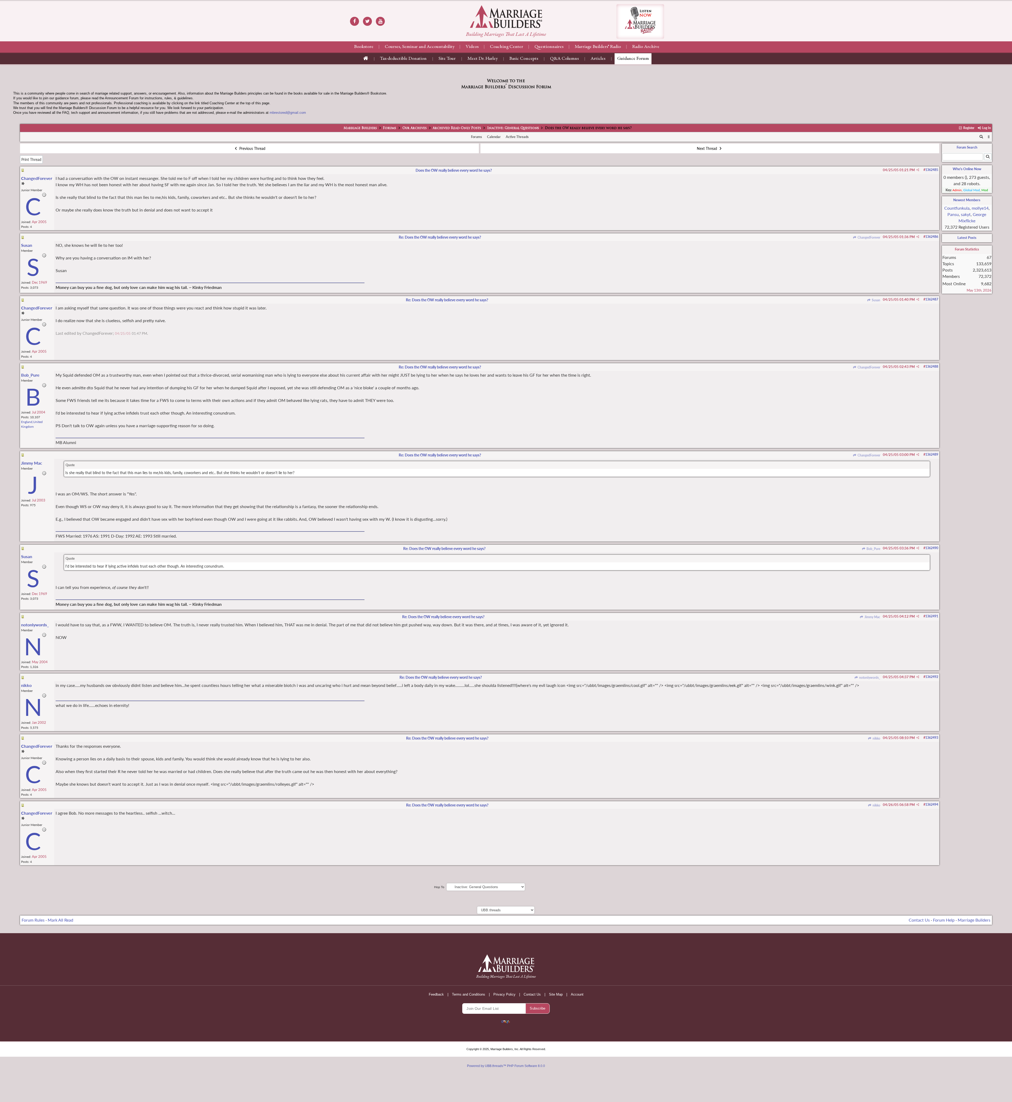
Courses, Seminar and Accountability (419, 47)
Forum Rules (33, 919)
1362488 (931, 366)
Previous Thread (251, 148)
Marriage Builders (360, 128)
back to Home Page (506, 16)
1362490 (931, 548)
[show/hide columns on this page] (988, 136)
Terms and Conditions (468, 994)
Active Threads (517, 137)
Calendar (494, 137)
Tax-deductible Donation (403, 58)
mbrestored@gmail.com (288, 113)
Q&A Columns (564, 58)
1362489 (931, 454)
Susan (875, 300)
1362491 (931, 616)
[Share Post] (918, 169)
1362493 (931, 738)
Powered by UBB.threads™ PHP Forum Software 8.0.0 (506, 1066)
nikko (876, 738)
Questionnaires (548, 47)
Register (968, 128)
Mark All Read (60, 919)
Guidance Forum (633, 58)
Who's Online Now (967, 169)
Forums (389, 128)
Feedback (436, 994)
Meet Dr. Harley (483, 58)
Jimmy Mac (872, 617)
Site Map (556, 994)
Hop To (439, 887)
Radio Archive (645, 47)
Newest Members (966, 200)
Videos (472, 47)
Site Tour (447, 58)
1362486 (931, 237)
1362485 (931, 170)
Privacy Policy (504, 994)
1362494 (931, 804)
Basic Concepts (523, 58)
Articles (598, 58)
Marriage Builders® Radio (598, 47)
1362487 (931, 299)
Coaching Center (506, 47)
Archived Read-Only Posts (457, 128)
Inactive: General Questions (513, 128)
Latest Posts (966, 237)
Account (577, 994)
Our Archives (414, 128)
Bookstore (363, 47)
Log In (986, 128)
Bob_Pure (873, 549)
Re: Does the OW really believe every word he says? (440, 237)
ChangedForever (868, 237)
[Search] (981, 137)
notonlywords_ (869, 678)
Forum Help (944, 919)
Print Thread (31, 159)
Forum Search (967, 147)
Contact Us (919, 919)
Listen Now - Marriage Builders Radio (640, 21)
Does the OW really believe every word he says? (454, 170)
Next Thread (707, 148)
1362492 (931, 677)
